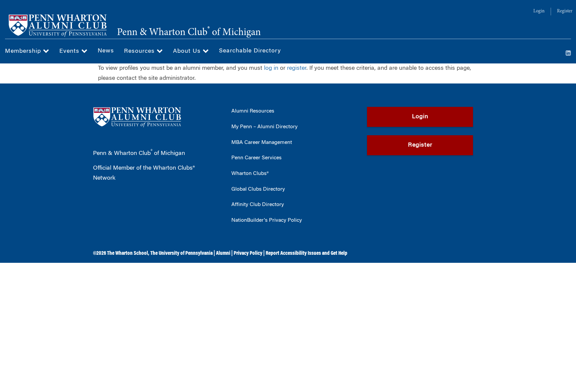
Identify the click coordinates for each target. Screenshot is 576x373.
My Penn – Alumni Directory (264, 127)
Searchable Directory (250, 51)
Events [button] (70, 51)
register (296, 68)
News (106, 51)
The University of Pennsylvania (181, 253)
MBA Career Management (261, 142)
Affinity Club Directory (257, 204)
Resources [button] (140, 51)
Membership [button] (24, 51)
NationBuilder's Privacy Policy (266, 220)
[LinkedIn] (568, 54)
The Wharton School (127, 253)
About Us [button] (188, 51)
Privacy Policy (248, 253)
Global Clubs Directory (258, 189)
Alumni (223, 253)
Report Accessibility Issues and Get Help (306, 253)
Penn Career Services (256, 158)
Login (539, 11)
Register (564, 11)
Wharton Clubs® (250, 173)
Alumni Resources (252, 111)
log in (271, 68)
